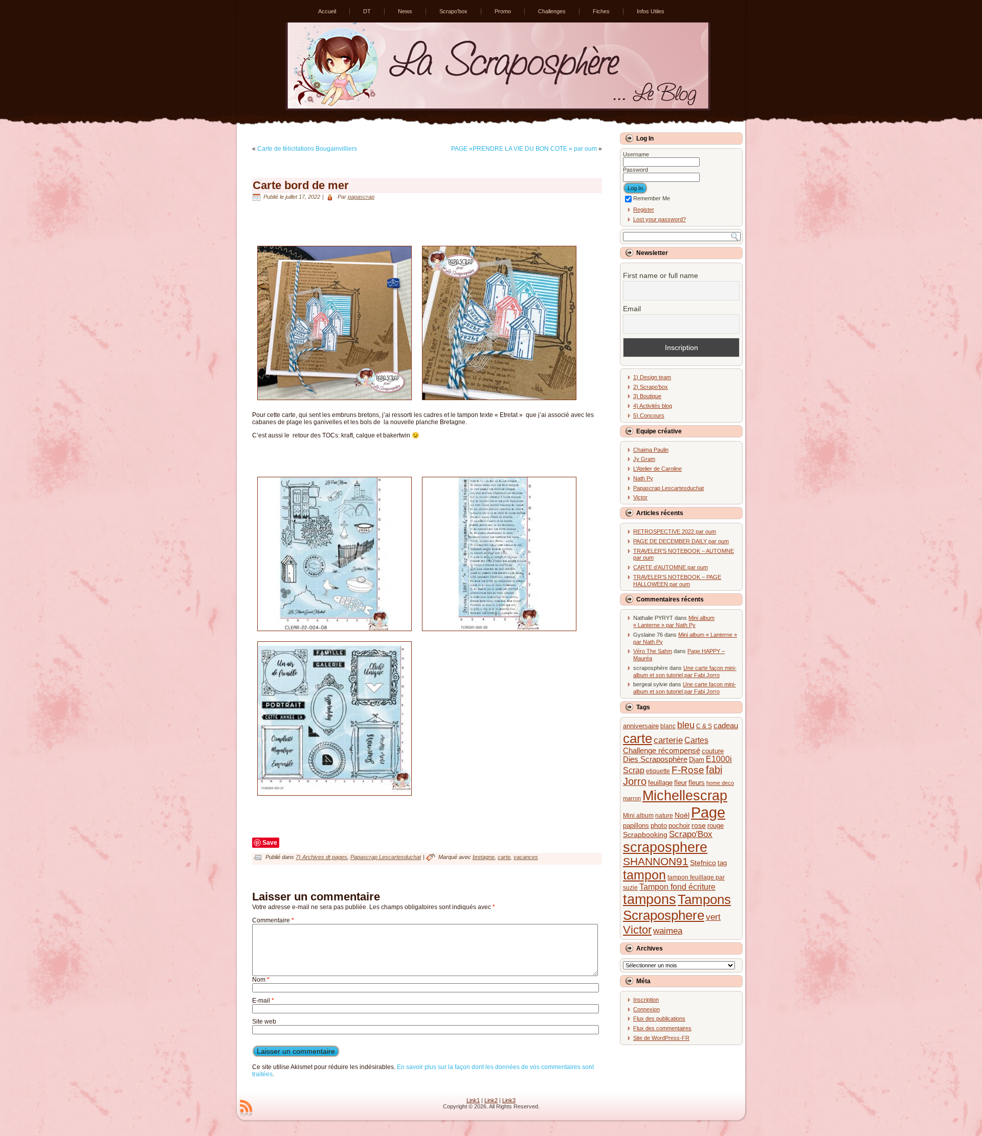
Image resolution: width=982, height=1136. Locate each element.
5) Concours (648, 415)
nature (664, 815)
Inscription (646, 999)
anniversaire (641, 726)
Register (643, 209)
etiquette (658, 771)
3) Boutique (647, 396)
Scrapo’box (453, 11)
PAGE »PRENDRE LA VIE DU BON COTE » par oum (524, 148)
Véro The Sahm (652, 651)
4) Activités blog (652, 406)
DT (367, 11)
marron (632, 798)
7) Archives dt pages (321, 857)
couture (713, 751)
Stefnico (703, 863)
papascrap (361, 197)
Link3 (509, 1100)
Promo (503, 11)
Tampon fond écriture (677, 887)
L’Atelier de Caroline (657, 469)
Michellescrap (684, 795)
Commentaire (273, 920)
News (405, 11)
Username (636, 154)
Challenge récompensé (661, 751)
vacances (526, 857)
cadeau (725, 725)
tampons (649, 899)
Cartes (696, 740)
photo (659, 825)
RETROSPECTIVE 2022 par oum (674, 531)
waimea (667, 931)
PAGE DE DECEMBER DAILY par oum (681, 541)
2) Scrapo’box (650, 387)
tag (722, 863)
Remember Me (651, 198)
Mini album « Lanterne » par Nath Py (674, 621)
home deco (720, 783)
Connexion (646, 1009)
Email (632, 309)
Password (635, 170)
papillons (636, 825)
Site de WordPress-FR (661, 1038)
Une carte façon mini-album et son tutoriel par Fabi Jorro (684, 671)
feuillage (660, 782)
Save (269, 842)
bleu (686, 725)
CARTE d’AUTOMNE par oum (670, 567)
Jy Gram (644, 459)
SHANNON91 (655, 861)
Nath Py (643, 478)
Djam (696, 759)
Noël (682, 815)
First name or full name (660, 275)
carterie (668, 740)
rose (698, 825)
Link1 (473, 1100)
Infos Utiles (650, 11)
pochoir (679, 825)
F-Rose (688, 769)
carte (504, 857)
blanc (668, 726)
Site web (264, 1021)
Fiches (601, 11)
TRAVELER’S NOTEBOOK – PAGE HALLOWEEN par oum (677, 580)
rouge (715, 825)
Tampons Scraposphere (677, 907)
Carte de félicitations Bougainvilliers (307, 148)
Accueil (327, 11)
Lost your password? (659, 219)
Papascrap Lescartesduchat (385, 857)
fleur (680, 782)
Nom (261, 979)
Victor (640, 497)
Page (708, 812)
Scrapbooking (645, 835)
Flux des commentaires (662, 1028)
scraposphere (665, 847)
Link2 (491, 1100)
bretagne (484, 857)
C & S (704, 726)
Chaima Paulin (650, 450)
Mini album (638, 815)
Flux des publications (659, 1018)
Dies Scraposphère (655, 759)
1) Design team (652, 377)
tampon (644, 875)
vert (713, 917)
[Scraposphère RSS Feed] (246, 1108)
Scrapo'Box (690, 834)
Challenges (552, 11)
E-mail (263, 1000)
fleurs (696, 782)
